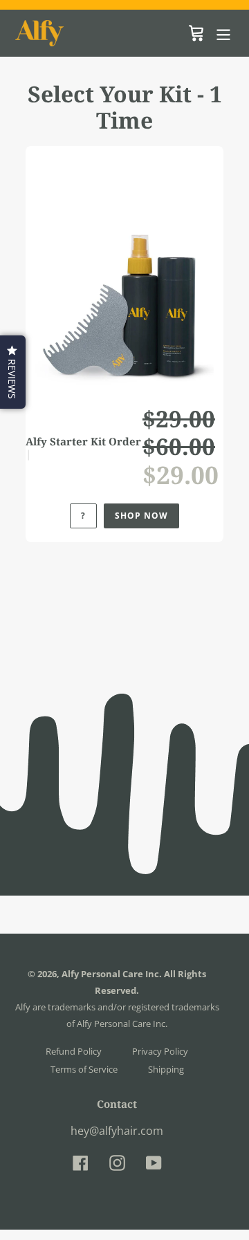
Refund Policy (74, 1051)
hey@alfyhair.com (117, 1130)
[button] (13, 372)
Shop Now (141, 515)
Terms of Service (84, 1069)
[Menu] (223, 32)
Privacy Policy (160, 1051)
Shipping (166, 1069)
